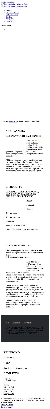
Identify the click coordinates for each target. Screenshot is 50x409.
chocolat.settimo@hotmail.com (15, 368)
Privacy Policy (7, 405)
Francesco (13, 122)
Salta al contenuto (8, 2)
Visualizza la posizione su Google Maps (9, 391)
